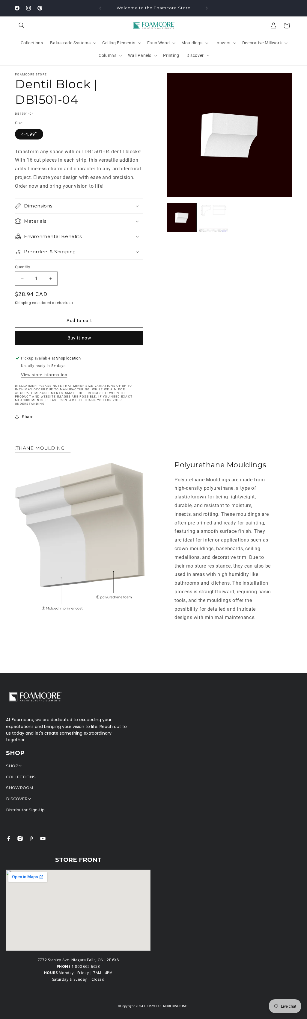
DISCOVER (17, 798)
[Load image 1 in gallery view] (181, 217)
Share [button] (28, 416)
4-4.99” (29, 134)
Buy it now (79, 338)
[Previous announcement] (100, 8)
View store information (44, 374)
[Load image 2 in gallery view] (213, 217)
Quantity (22, 267)
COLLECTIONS (21, 776)
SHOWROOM (19, 787)
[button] (21, 25)
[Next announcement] (206, 8)
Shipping (23, 303)
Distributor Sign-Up (25, 809)
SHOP (12, 765)
